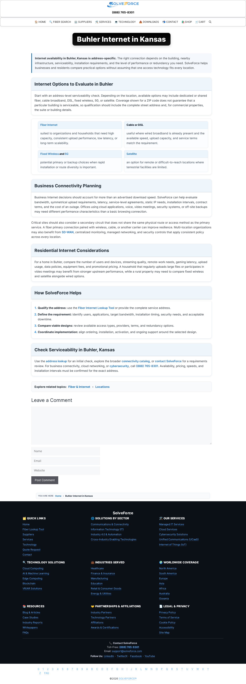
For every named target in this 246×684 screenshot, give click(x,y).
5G (66, 153)
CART (200, 21)
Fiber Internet (48, 124)
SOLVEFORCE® (128, 678)
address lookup (56, 361)
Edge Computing (32, 578)
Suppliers (28, 534)
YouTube (150, 656)
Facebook (136, 656)
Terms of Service (169, 617)
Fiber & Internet (79, 386)
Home (58, 496)
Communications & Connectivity (110, 524)
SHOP (187, 21)
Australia (164, 593)
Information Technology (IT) (107, 529)
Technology (29, 544)
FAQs (26, 632)
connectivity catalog (136, 361)
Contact (27, 554)
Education (97, 583)
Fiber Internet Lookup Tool (96, 308)
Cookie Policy (167, 622)
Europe (163, 578)
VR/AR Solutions (32, 588)
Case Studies (30, 617)
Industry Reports (33, 622)
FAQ (46, 673)
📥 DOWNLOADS (149, 21)
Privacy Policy (167, 612)
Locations (102, 386)
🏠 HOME (40, 21)
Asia (161, 583)
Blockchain (29, 583)
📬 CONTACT (170, 21)
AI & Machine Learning (36, 573)
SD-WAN (68, 232)
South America (168, 573)
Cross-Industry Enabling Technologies (113, 539)
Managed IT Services (171, 524)
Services (28, 539)
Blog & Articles (31, 612)
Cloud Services (168, 529)
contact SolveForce (168, 361)
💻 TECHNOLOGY (125, 21)
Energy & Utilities (101, 593)
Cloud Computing (33, 568)
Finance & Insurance (103, 573)
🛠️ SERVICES (103, 21)
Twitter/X (122, 656)
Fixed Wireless (49, 153)
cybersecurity (119, 366)
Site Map (164, 632)
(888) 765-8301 (123, 12)
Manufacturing (99, 578)
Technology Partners (103, 617)
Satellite (132, 153)
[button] (210, 22)
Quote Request (31, 549)
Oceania (164, 598)
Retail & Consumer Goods (106, 588)
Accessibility (166, 627)
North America (167, 568)
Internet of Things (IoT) (172, 544)
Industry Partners (101, 612)
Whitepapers (30, 627)
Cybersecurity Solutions (173, 534)
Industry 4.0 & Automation (106, 534)
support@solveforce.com (127, 651)
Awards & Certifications (105, 627)
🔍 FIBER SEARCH (60, 21)
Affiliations (97, 622)
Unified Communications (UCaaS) (179, 539)
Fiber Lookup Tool (33, 529)
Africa (162, 588)
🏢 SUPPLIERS (83, 21)
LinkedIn (109, 656)
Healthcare (97, 568)
